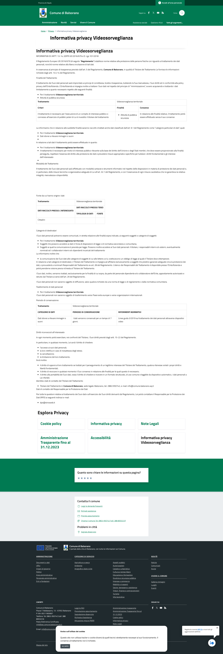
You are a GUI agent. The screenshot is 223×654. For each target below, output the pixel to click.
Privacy (51, 31)
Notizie (154, 562)
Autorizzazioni (118, 565)
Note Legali (117, 623)
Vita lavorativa (118, 597)
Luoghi (154, 585)
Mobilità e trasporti (120, 584)
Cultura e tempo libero (122, 571)
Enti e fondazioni (42, 581)
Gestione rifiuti (157, 22)
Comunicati (155, 565)
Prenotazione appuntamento (86, 611)
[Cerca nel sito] (182, 13)
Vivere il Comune (159, 575)
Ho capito (65, 646)
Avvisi (153, 568)
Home (43, 31)
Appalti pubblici (119, 562)
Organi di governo (43, 568)
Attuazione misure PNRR (84, 620)
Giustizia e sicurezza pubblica (124, 578)
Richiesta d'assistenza (83, 617)
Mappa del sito (42, 645)
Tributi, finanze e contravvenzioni (126, 590)
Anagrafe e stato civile (83, 568)
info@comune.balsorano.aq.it (52, 629)
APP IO (200, 629)
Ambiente (78, 565)
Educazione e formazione (123, 575)
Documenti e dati (43, 562)
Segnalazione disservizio (84, 614)
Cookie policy (118, 617)
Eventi (153, 588)
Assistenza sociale (140, 22)
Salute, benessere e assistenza (125, 587)
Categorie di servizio (84, 556)
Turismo (116, 593)
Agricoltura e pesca (82, 562)
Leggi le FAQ (79, 608)
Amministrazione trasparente (124, 608)
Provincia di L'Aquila (44, 3)
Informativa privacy (120, 620)
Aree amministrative (44, 575)
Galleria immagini (158, 581)
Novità (154, 556)
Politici (39, 571)
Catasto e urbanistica (121, 568)
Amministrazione (44, 556)
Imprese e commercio (121, 581)
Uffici (38, 565)
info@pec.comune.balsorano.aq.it (49, 624)
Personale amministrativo (46, 578)
